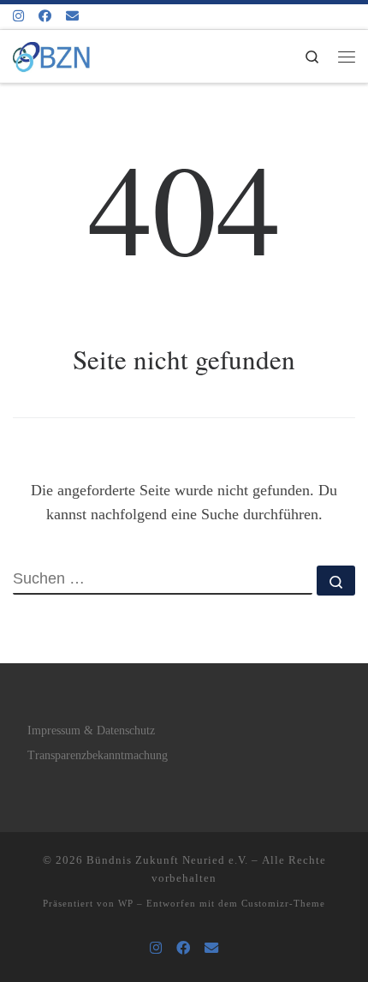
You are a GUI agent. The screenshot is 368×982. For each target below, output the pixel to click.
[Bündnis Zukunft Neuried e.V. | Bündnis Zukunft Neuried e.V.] (51, 54)
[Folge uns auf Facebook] (45, 17)
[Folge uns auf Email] (72, 17)
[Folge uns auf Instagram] (18, 17)
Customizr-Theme (283, 903)
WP (126, 903)
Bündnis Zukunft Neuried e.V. (167, 859)
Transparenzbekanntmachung (97, 755)
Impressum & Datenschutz (91, 730)
